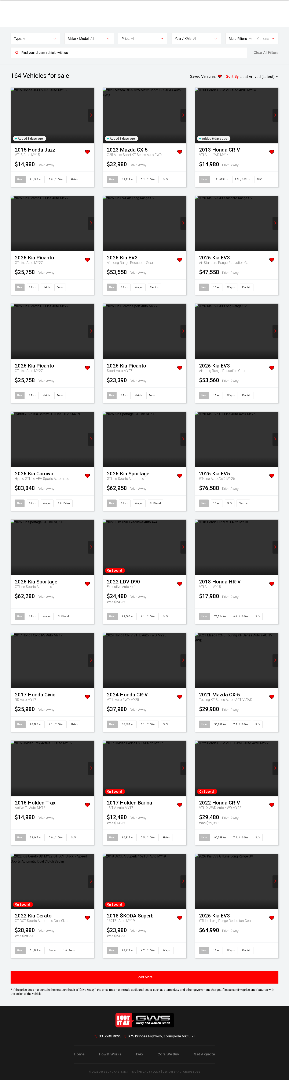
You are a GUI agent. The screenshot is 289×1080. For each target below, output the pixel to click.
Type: (18, 39)
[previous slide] (14, 115)
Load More (144, 977)
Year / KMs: (183, 39)
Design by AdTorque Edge (181, 1071)
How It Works (110, 1054)
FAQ (139, 1054)
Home (79, 1054)
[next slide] (91, 115)
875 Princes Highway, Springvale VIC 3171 (161, 1036)
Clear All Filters (266, 52)
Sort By (232, 76)
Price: (125, 39)
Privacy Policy (149, 1071)
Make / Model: (78, 39)
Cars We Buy (168, 1054)
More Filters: (238, 39)
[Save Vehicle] (87, 153)
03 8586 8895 (110, 1036)
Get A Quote (204, 1054)
